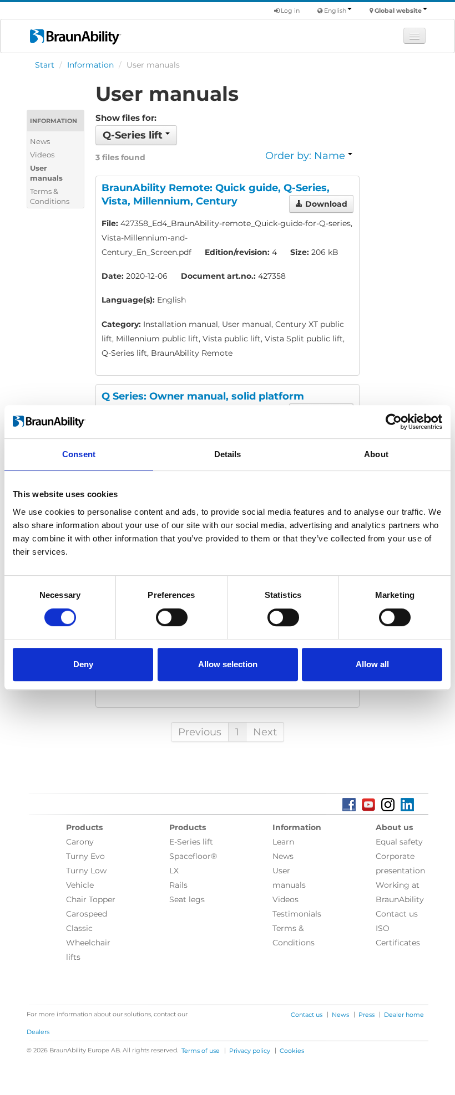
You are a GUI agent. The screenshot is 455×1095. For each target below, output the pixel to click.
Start (44, 64)
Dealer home (404, 1015)
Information (90, 64)
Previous (199, 732)
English (335, 10)
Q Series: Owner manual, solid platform (203, 396)
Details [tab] (227, 454)
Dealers (38, 1032)
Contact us (397, 913)
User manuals (46, 172)
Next (265, 732)
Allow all (372, 664)
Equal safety (399, 841)
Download (325, 203)
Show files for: (125, 117)
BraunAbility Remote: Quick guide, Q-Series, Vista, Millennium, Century (216, 194)
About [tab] (376, 454)
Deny (83, 664)
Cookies (292, 1051)
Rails (178, 885)
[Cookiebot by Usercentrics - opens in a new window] (393, 421)
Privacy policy (249, 1051)
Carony (80, 841)
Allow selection (227, 664)
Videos (42, 154)
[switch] (172, 617)
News (40, 141)
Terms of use (200, 1051)
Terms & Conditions (49, 196)
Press (366, 1015)
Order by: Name (306, 156)
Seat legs (187, 899)
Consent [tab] (78, 454)
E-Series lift (191, 841)
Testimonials (296, 913)
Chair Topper (90, 899)
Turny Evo (85, 856)
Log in (289, 10)
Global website (398, 10)
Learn (283, 841)
